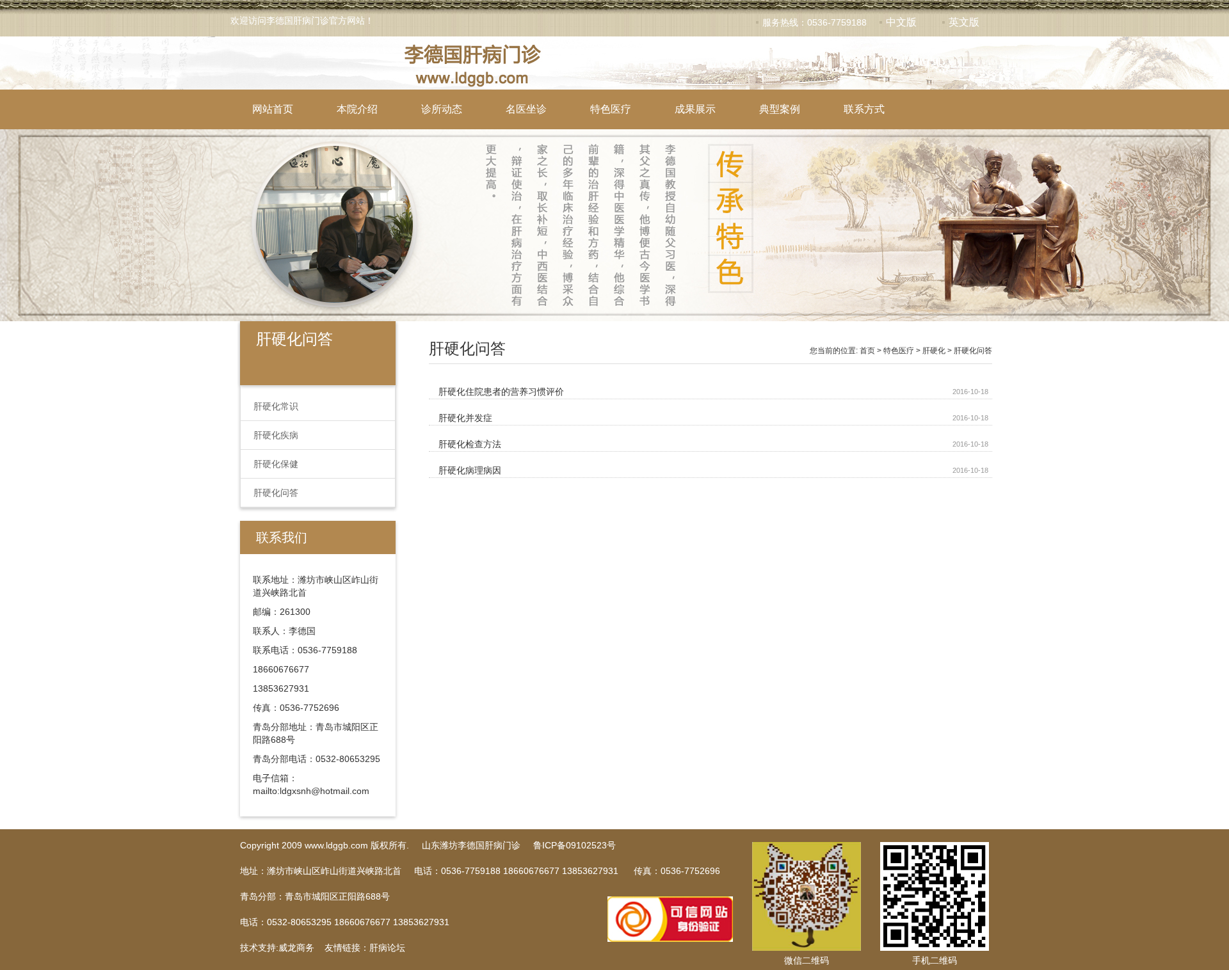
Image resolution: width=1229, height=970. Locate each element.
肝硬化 (933, 350)
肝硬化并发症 (465, 418)
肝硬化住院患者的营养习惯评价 (501, 391)
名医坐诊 (526, 109)
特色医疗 (610, 109)
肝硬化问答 (275, 493)
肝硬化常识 (275, 406)
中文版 (901, 22)
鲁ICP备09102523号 (574, 845)
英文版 (964, 22)
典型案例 (779, 109)
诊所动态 (441, 109)
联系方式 (864, 109)
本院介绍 (357, 109)
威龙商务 (296, 947)
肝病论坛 (387, 947)
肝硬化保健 (275, 464)
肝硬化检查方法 (469, 444)
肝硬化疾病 (275, 435)
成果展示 (695, 109)
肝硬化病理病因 (469, 470)
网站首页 (272, 109)
